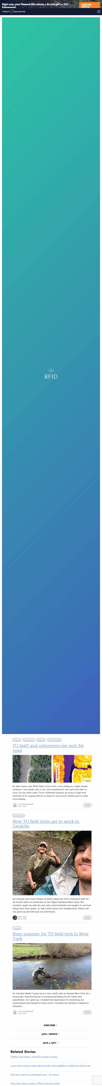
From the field (54, 740)
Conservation (29, 740)
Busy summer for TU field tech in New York (51, 936)
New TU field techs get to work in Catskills (46, 824)
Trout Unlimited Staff (25, 804)
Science (17, 740)
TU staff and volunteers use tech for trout (48, 748)
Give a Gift (49, 1043)
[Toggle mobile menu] (76, 11)
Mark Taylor (22, 916)
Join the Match (86, 5)
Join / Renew (49, 1034)
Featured (41, 740)
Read (87, 805)
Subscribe (49, 1025)
